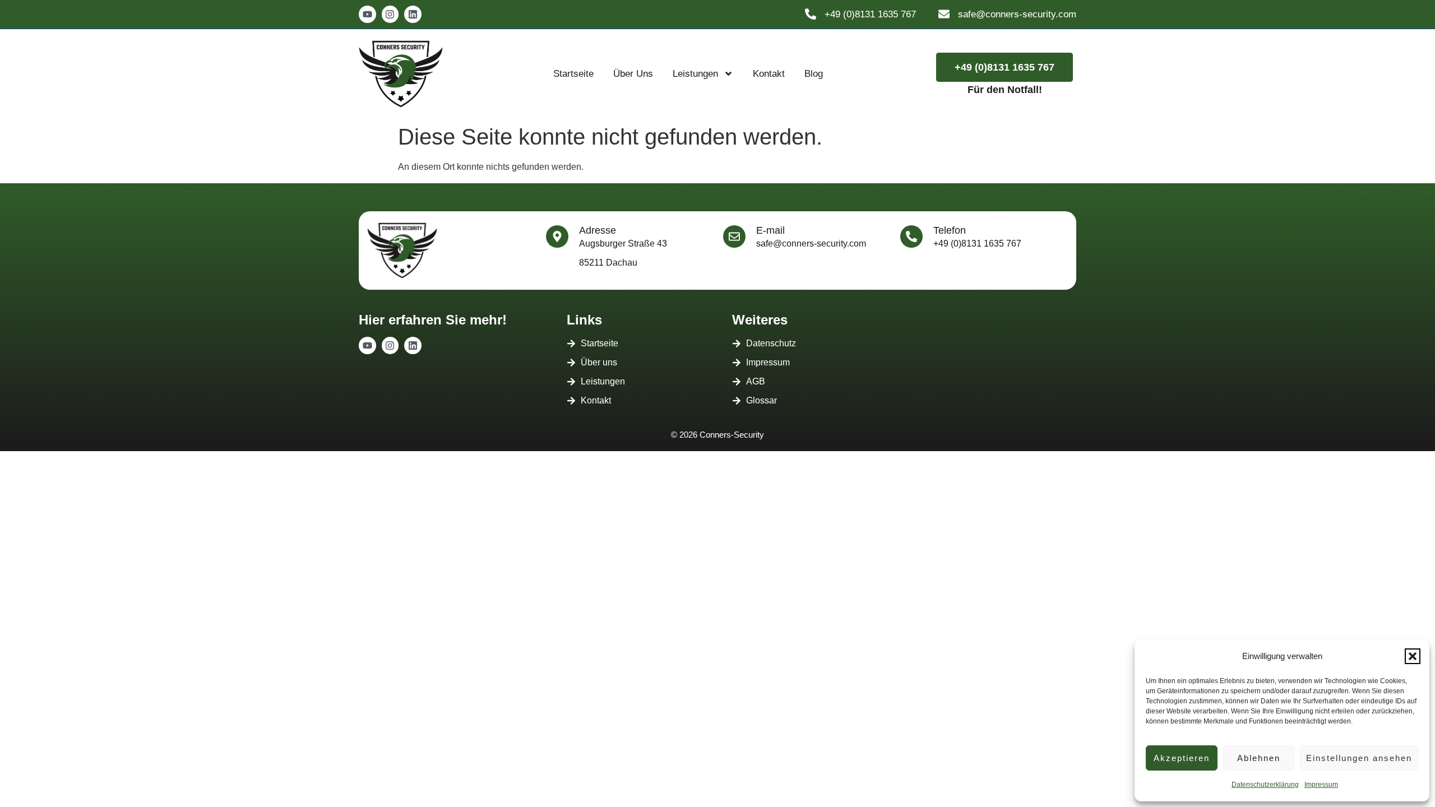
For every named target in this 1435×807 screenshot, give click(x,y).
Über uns (633, 73)
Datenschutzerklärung (1265, 785)
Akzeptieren (1182, 758)
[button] (1412, 656)
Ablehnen (1258, 758)
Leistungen (695, 73)
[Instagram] (390, 14)
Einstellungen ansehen (1359, 758)
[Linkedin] (413, 14)
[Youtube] (367, 14)
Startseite (573, 73)
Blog (813, 73)
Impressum (1321, 785)
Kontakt (769, 73)
